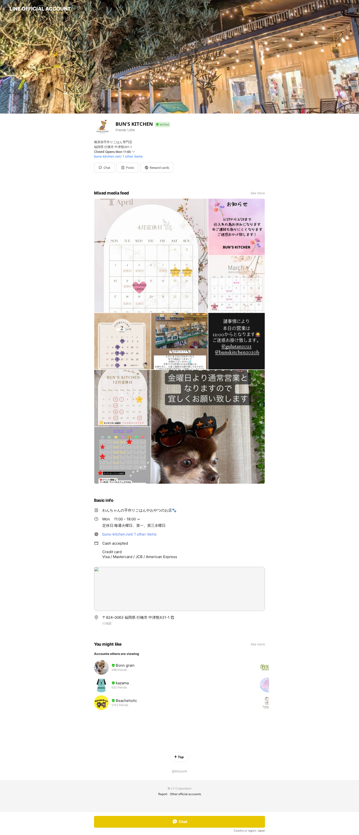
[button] (127, 167)
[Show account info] (162, 124)
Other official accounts (185, 794)
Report (162, 794)
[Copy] (172, 617)
